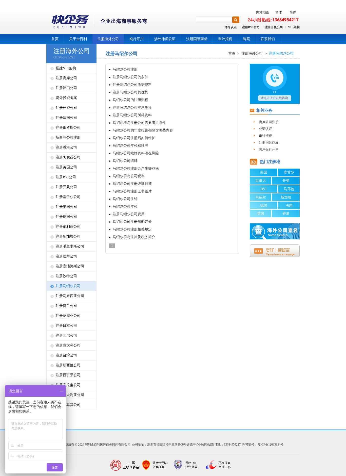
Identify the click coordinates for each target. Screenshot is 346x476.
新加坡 (286, 197)
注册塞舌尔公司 (68, 197)
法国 (289, 205)
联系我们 (268, 39)
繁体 (278, 12)
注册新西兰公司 (68, 365)
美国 (263, 172)
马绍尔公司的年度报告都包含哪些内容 (143, 130)
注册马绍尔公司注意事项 (132, 107)
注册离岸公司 (66, 78)
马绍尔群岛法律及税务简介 (134, 237)
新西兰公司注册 (68, 137)
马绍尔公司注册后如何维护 (134, 138)
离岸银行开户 (269, 149)
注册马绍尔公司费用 (129, 214)
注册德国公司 (66, 217)
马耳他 (289, 189)
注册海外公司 (108, 39)
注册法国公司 (66, 118)
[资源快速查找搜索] (235, 20)
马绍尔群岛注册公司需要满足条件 (139, 123)
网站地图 (262, 12)
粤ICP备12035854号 (270, 444)
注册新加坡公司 (68, 236)
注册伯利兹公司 (68, 226)
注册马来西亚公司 (70, 296)
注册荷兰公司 (66, 306)
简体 (293, 12)
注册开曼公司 (274, 27)
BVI (264, 189)
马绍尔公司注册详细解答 (132, 184)
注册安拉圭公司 (68, 385)
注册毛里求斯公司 (70, 246)
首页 (55, 39)
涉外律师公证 (165, 39)
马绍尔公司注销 (125, 199)
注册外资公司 (66, 108)
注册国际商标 (196, 39)
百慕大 (260, 181)
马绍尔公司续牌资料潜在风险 (136, 153)
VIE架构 (294, 27)
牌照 (246, 39)
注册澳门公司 (66, 88)
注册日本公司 (66, 325)
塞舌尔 (289, 172)
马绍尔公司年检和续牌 (130, 145)
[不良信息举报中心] (216, 465)
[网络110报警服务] (185, 465)
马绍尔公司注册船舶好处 (132, 222)
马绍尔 (260, 197)
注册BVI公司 (251, 27)
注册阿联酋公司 (68, 157)
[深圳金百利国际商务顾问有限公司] (97, 22)
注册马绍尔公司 (68, 286)
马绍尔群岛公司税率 (129, 176)
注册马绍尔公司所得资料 (132, 115)
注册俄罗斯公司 (68, 127)
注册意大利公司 (68, 345)
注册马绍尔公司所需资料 (132, 85)
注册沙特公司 (66, 276)
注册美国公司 (66, 207)
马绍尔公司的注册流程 (130, 100)
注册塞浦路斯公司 (70, 266)
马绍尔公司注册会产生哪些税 (136, 168)
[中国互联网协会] (125, 465)
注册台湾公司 (66, 355)
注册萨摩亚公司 (68, 316)
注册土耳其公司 (68, 405)
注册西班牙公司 (68, 375)
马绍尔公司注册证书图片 (132, 191)
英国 (260, 214)
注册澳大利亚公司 (70, 395)
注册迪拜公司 (66, 256)
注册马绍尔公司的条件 (130, 77)
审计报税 (225, 39)
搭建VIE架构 (66, 68)
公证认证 (265, 129)
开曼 (286, 181)
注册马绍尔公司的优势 (130, 92)
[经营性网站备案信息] (155, 465)
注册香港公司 (66, 147)
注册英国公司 (66, 167)
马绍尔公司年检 (125, 206)
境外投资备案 (66, 98)
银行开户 (136, 39)
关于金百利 (78, 39)
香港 (286, 214)
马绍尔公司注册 (125, 69)
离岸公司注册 (269, 122)
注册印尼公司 (66, 335)
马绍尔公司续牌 (125, 161)
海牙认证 (231, 27)
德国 (263, 205)
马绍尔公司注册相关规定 (132, 229)
